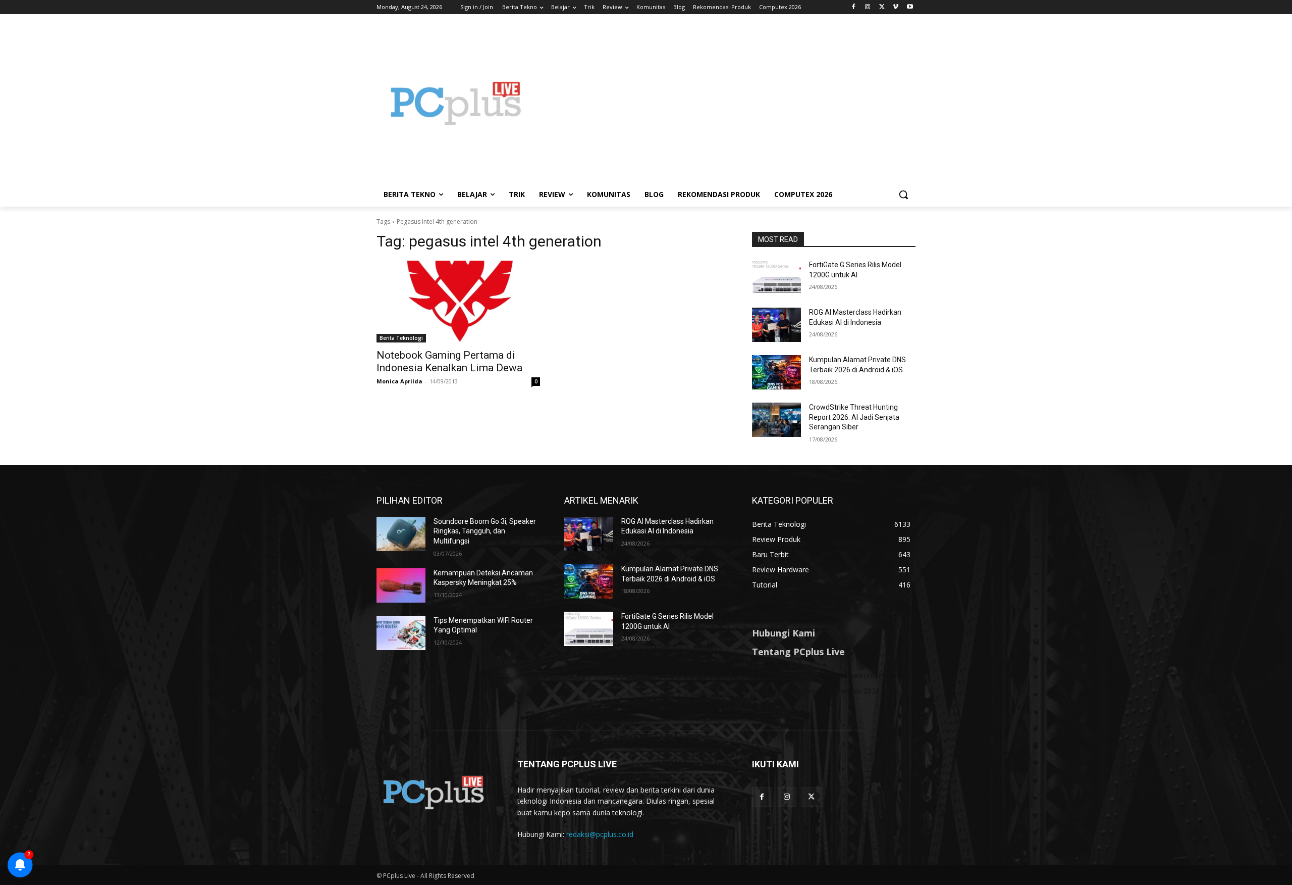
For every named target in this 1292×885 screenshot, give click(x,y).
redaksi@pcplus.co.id (599, 834)
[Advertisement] (727, 103)
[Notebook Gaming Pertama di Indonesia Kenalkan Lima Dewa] (458, 301)
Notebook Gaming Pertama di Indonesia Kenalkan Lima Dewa (449, 361)
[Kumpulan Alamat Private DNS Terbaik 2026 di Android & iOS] (776, 372)
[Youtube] (910, 7)
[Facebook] (853, 7)
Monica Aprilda (399, 381)
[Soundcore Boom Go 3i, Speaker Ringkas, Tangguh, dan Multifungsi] (400, 534)
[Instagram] (868, 7)
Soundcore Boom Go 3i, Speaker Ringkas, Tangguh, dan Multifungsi (485, 531)
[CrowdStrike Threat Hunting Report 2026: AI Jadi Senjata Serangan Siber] (776, 420)
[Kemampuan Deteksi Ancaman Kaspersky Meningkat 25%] (400, 585)
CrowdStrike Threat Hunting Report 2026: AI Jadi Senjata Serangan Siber (854, 417)
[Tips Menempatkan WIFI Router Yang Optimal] (400, 633)
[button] (903, 194)
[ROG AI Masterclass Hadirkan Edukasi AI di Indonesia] (776, 325)
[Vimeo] (895, 7)
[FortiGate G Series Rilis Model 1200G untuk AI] (776, 277)
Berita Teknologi (401, 337)
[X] (882, 7)
